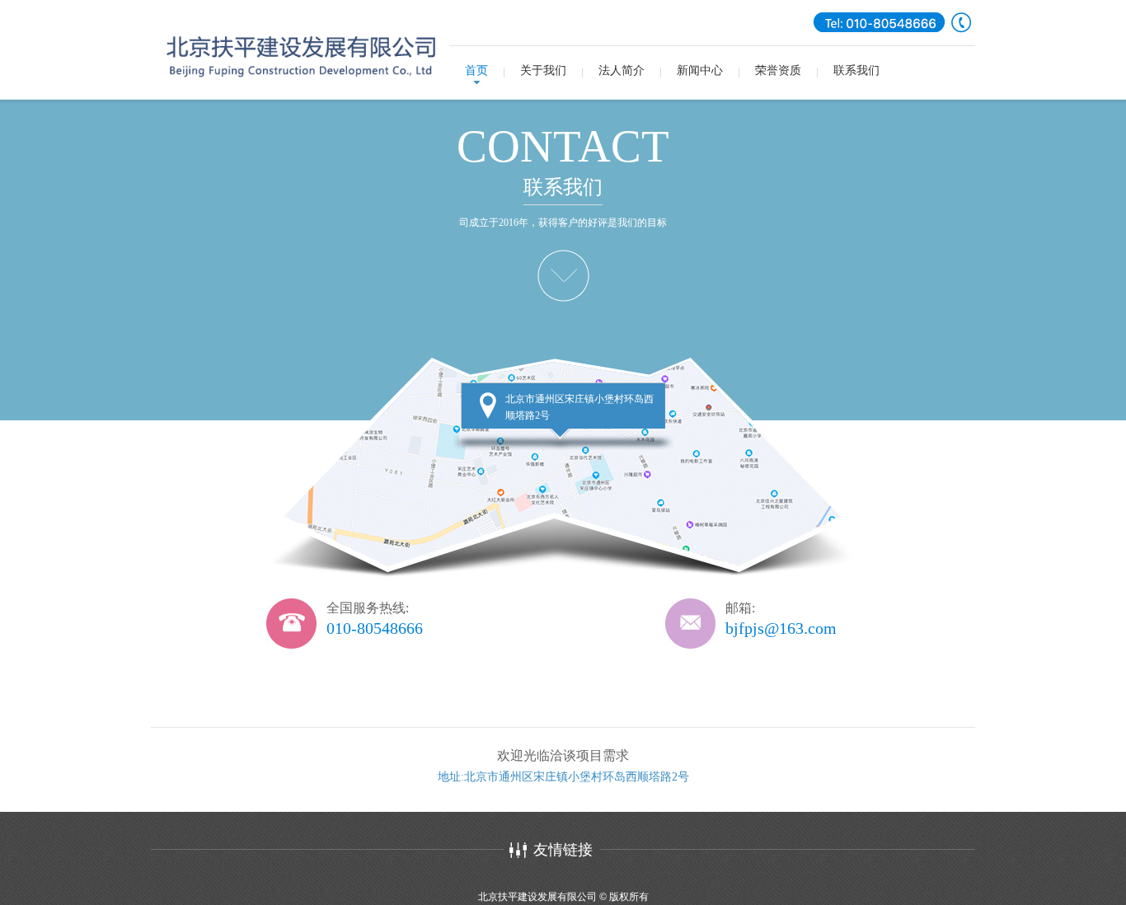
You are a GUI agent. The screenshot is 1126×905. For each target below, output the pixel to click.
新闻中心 (700, 70)
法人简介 (621, 70)
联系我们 (856, 70)
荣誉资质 (778, 70)
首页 (476, 70)
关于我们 (543, 70)
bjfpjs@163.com (781, 628)
